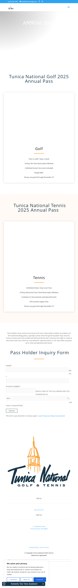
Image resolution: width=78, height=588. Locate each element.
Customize (13, 579)
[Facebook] (39, 1)
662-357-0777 (39, 510)
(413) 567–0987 (13, 1)
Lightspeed (43, 555)
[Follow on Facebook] (35, 492)
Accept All (39, 579)
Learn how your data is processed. (51, 416)
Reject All (26, 579)
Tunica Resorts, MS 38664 (39, 529)
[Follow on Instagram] (43, 492)
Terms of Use (44, 547)
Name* (9, 365)
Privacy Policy (33, 547)
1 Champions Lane (39, 526)
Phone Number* (13, 386)
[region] (26, 572)
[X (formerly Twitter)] (42, 1)
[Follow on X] (39, 492)
